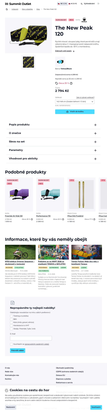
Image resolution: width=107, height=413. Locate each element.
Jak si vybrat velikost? (85, 97)
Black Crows (72, 213)
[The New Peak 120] (28, 35)
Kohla (7, 213)
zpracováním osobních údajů (37, 344)
